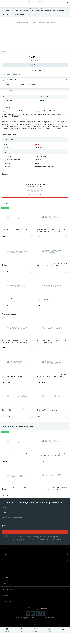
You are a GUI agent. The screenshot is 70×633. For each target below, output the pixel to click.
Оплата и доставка (8, 589)
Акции (4, 548)
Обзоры (4, 583)
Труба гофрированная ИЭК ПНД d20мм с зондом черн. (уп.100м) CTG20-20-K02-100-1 (16, 409)
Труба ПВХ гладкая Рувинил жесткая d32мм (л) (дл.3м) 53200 (15, 264)
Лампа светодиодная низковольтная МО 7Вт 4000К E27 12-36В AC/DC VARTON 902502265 (52, 230)
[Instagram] (28, 613)
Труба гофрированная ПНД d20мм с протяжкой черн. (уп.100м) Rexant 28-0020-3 (51, 341)
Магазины (5, 560)
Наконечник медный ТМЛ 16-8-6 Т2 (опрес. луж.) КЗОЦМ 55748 (16, 299)
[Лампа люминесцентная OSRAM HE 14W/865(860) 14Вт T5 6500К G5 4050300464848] (52, 252)
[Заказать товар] (31, 236)
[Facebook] (38, 613)
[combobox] (5, 512)
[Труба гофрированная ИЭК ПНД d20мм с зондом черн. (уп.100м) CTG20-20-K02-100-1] (17, 397)
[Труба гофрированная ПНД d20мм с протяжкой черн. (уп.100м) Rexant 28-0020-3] (52, 328)
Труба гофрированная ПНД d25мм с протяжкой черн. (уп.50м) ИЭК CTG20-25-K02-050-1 (16, 375)
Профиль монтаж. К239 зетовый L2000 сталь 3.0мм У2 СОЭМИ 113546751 (52, 299)
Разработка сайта (33, 621)
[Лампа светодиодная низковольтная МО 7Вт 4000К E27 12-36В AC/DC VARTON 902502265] (52, 218)
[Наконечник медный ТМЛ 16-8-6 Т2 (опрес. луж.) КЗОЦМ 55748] (17, 286)
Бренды (4, 554)
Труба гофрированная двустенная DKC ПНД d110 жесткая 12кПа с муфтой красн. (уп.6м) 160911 (16, 341)
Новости (5, 578)
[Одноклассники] (42, 613)
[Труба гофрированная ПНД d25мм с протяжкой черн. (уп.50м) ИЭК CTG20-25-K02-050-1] (17, 363)
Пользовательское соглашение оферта (35, 618)
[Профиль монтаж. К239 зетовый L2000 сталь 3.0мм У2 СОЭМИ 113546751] (52, 286)
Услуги (4, 566)
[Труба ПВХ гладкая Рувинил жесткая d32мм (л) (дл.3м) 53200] (17, 252)
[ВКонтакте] (33, 613)
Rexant (37, 144)
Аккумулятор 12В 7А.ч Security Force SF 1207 (15, 229)
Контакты (5, 595)
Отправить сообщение (35, 532)
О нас (4, 572)
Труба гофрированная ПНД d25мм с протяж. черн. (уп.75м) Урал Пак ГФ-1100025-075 (52, 409)
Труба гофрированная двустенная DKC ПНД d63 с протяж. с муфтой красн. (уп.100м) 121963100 (52, 375)
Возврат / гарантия (8, 601)
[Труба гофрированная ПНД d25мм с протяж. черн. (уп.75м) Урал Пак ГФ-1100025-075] (52, 397)
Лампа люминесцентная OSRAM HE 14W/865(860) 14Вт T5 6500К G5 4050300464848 (52, 264)
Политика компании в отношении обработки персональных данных (35, 617)
